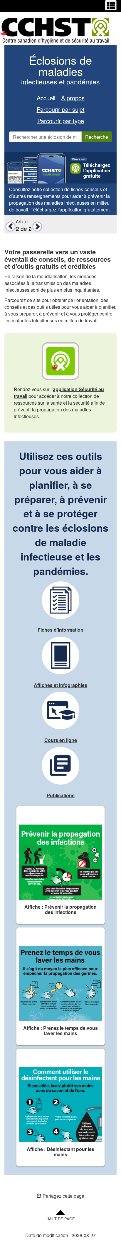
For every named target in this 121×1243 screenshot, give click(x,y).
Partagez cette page (63, 1195)
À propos (73, 98)
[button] (9, 226)
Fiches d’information (60, 629)
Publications (61, 795)
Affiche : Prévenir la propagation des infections (60, 909)
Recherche (96, 137)
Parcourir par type (60, 120)
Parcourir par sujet (61, 109)
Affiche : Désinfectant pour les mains (60, 1152)
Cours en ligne (60, 740)
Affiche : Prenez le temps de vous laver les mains (60, 1031)
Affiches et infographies (60, 685)
